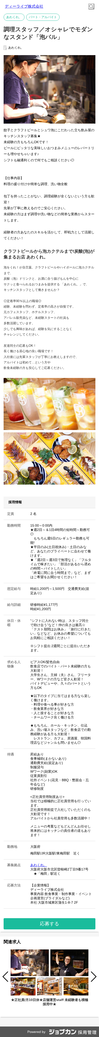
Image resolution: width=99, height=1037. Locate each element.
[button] (93, 976)
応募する (49, 923)
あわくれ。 (38, 865)
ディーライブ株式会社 (24, 6)
